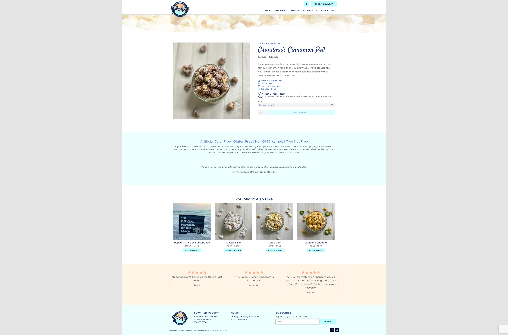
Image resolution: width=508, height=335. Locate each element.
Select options (192, 250)
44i (226, 330)
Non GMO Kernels (271, 86)
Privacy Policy (214, 330)
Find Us (295, 10)
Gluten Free (267, 83)
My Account (328, 10)
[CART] (306, 3)
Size (260, 101)
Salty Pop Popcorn (207, 312)
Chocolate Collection (269, 43)
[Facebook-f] (332, 330)
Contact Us (310, 10)
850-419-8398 (200, 322)
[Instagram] (337, 330)
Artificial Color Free (272, 80)
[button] (169, 284)
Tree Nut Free (268, 89)
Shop (267, 10)
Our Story (281, 10)
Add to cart (301, 112)
